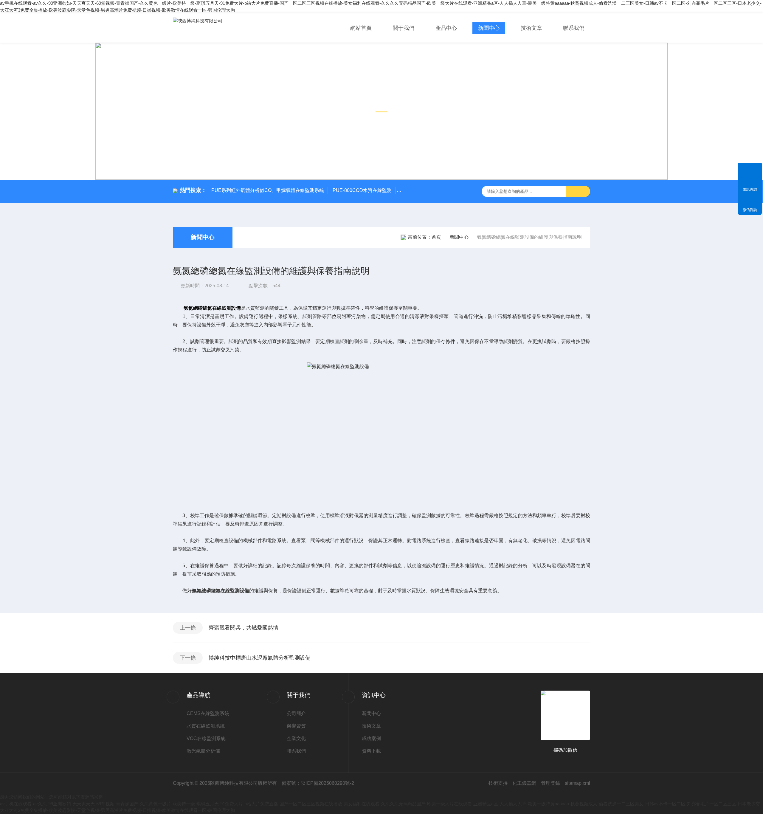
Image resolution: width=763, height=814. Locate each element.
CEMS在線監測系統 (208, 713)
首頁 (436, 237)
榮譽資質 (296, 725)
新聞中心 (489, 28)
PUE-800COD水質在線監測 (362, 190)
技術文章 (531, 28)
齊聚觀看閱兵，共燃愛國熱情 (243, 628)
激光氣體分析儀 (203, 750)
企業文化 (296, 738)
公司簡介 (296, 713)
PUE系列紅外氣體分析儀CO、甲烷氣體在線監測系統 (267, 190)
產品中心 (446, 28)
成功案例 (371, 738)
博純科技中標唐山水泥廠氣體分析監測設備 (260, 658)
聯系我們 (573, 28)
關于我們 (403, 28)
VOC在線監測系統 (206, 738)
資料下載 (371, 750)
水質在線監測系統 (206, 725)
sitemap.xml (577, 783)
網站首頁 (361, 28)
